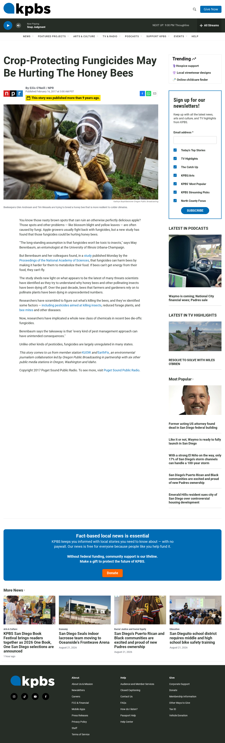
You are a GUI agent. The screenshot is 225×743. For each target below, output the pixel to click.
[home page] (27, 9)
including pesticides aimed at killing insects (71, 305)
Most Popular (180, 379)
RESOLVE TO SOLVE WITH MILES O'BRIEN (192, 362)
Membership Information (182, 696)
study (88, 255)
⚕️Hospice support (185, 66)
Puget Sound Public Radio (121, 370)
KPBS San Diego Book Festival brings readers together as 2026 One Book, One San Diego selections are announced (29, 642)
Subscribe (195, 210)
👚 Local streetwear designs (191, 72)
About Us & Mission (82, 684)
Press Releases (80, 715)
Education (174, 629)
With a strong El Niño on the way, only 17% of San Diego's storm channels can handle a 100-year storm (195, 459)
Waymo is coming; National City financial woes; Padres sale (191, 298)
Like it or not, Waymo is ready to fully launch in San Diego (195, 441)
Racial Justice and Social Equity (130, 629)
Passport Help (128, 715)
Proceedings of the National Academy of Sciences (54, 260)
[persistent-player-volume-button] (18, 25)
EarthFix (103, 352)
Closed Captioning (130, 690)
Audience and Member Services (137, 684)
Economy (63, 629)
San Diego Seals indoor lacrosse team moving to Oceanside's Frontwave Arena (84, 638)
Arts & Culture (84, 36)
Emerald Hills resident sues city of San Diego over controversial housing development (193, 498)
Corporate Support (179, 684)
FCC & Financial (80, 702)
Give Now (211, 9)
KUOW (86, 352)
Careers (76, 696)
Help (195, 36)
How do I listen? (129, 709)
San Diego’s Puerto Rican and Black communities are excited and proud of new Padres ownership (194, 479)
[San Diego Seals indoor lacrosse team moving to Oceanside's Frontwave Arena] (85, 610)
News (26, 36)
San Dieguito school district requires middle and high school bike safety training (193, 638)
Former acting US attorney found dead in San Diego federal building (193, 425)
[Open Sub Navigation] (33, 36)
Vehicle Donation (178, 715)
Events (179, 36)
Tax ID (172, 709)
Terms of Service (80, 734)
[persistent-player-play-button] (8, 25)
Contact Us (126, 696)
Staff (74, 728)
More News (13, 590)
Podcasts (132, 36)
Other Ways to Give (179, 702)
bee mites (26, 310)
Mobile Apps (78, 709)
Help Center (126, 721)
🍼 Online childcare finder (190, 79)
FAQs (123, 702)
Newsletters (78, 690)
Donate (112, 573)
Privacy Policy (79, 721)
